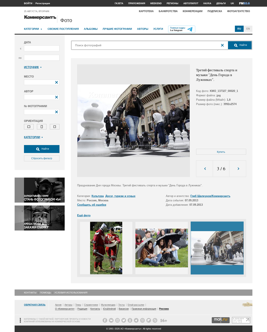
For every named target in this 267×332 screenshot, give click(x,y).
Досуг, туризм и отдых (120, 196)
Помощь (45, 292)
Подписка (215, 11)
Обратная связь (34, 304)
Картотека (146, 11)
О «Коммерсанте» (64, 308)
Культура (98, 196)
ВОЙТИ (28, 3)
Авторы (142, 29)
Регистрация (42, 3)
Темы (78, 304)
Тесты (121, 304)
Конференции (193, 11)
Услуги (158, 29)
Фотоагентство (238, 11)
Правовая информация (144, 308)
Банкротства (168, 11)
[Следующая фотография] (237, 168)
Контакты (30, 292)
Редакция (82, 308)
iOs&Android (109, 308)
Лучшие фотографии (117, 29)
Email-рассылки (136, 304)
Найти (45, 148)
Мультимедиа (108, 304)
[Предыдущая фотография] (204, 168)
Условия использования (70, 292)
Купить (221, 151)
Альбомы (91, 29)
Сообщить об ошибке (91, 204)
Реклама (164, 308)
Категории (31, 29)
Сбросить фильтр (41, 158)
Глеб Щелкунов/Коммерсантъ (210, 196)
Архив (58, 304)
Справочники (91, 304)
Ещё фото (84, 215)
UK (232, 3)
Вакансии (124, 308)
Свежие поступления (63, 29)
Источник (31, 67)
